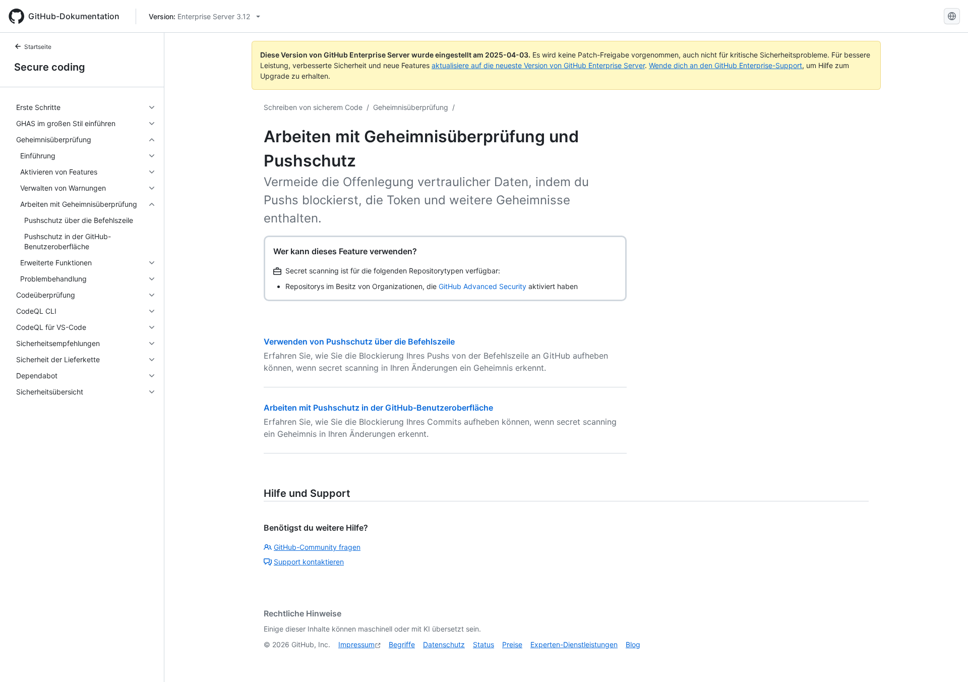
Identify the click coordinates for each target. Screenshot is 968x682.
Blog (633, 644)
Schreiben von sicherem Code (313, 107)
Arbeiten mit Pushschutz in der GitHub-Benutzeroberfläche (378, 408)
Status (483, 644)
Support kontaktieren (309, 561)
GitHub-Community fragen (317, 547)
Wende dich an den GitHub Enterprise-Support (725, 65)
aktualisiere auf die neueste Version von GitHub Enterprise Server (538, 65)
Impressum (356, 644)
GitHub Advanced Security (482, 286)
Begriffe (402, 644)
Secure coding (49, 67)
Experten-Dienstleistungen (574, 644)
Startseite (37, 46)
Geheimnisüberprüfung (410, 107)
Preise (512, 644)
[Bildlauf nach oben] (946, 660)
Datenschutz (444, 644)
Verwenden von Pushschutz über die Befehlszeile (359, 341)
